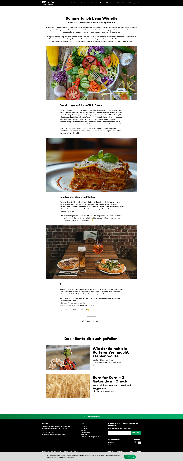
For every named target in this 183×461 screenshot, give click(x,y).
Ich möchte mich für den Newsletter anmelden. (123, 425)
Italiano (111, 445)
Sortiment (85, 3)
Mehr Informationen (68, 457)
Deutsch (111, 442)
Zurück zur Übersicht (92, 321)
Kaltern (113, 206)
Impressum (111, 451)
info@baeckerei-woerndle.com (53, 435)
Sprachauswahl (114, 439)
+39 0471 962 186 (51, 432)
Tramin (108, 206)
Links (83, 423)
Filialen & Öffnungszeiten (131, 3)
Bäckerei (74, 3)
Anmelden (136, 433)
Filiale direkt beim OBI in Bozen (90, 110)
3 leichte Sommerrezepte (70, 303)
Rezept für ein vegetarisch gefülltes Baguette (77, 305)
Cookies (130, 451)
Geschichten (105, 3)
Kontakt (116, 3)
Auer (121, 206)
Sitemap (137, 451)
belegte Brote (101, 209)
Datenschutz (120, 451)
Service (94, 3)
